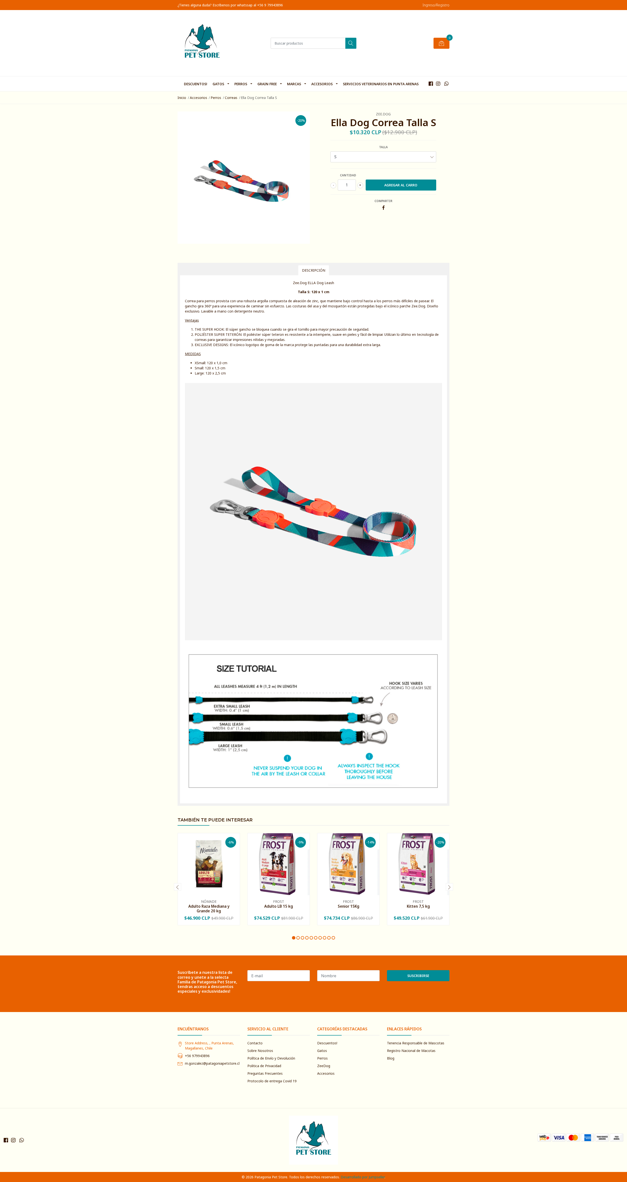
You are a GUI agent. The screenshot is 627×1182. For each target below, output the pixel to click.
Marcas (294, 84)
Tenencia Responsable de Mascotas (415, 1043)
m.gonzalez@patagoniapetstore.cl (212, 1063)
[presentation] (177, 887)
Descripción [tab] (313, 270)
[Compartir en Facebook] (383, 207)
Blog (390, 1058)
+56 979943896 (197, 1055)
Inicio (182, 97)
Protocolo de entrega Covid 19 (272, 1081)
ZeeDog (323, 1065)
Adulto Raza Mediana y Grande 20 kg (208, 908)
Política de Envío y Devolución (271, 1058)
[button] (293, 938)
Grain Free (267, 84)
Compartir (383, 201)
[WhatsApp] (446, 83)
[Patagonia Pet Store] (202, 43)
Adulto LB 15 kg (278, 906)
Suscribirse (418, 975)
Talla (383, 147)
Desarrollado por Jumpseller (363, 1177)
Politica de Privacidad (264, 1065)
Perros (240, 84)
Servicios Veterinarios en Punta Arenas (381, 84)
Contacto (255, 1043)
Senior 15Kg (348, 906)
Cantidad (348, 175)
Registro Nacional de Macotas (411, 1050)
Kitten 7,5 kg (418, 906)
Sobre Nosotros (260, 1050)
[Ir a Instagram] (438, 83)
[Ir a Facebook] (431, 83)
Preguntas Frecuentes (265, 1073)
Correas (231, 97)
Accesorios (322, 84)
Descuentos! (195, 84)
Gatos (218, 84)
